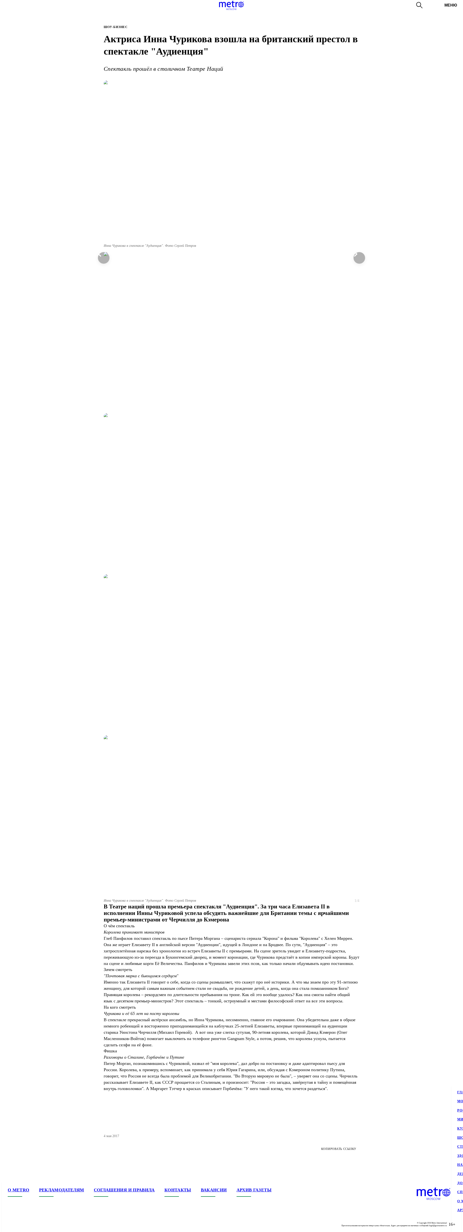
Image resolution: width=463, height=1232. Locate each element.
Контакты (177, 1190)
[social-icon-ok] (31, 1224)
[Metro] (231, 5)
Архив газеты (254, 1190)
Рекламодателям (61, 1190)
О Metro (18, 1190)
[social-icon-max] (40, 1224)
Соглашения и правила (124, 1190)
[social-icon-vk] (11, 1224)
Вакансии (214, 1190)
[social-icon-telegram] (21, 1224)
